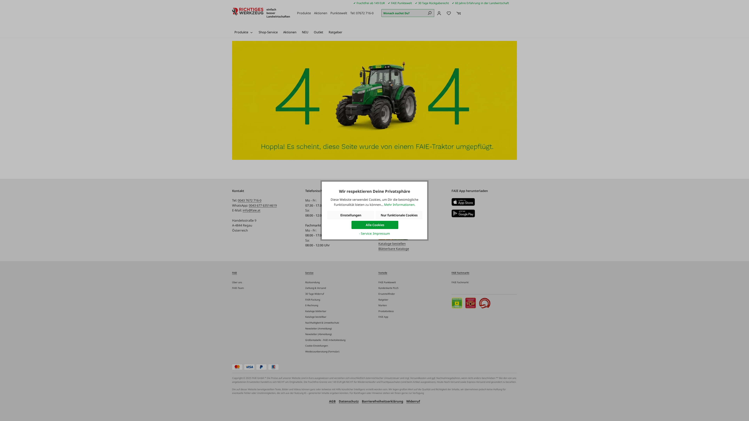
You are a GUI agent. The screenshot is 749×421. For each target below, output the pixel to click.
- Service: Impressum (374, 233)
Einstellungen (350, 215)
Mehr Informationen (399, 205)
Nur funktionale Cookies (399, 215)
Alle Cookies (375, 225)
